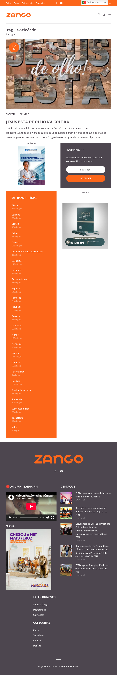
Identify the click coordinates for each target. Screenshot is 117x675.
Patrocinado (27, 3)
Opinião (24, 114)
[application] (31, 506)
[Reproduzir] (9, 517)
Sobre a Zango (12, 3)
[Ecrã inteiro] (52, 517)
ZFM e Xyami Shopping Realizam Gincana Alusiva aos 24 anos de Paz (92, 568)
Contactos (40, 3)
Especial (11, 114)
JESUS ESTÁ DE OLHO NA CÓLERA (37, 122)
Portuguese (92, 2)
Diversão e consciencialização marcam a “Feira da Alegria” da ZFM (91, 511)
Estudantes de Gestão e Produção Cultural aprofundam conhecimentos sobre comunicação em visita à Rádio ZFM (92, 530)
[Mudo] (47, 517)
